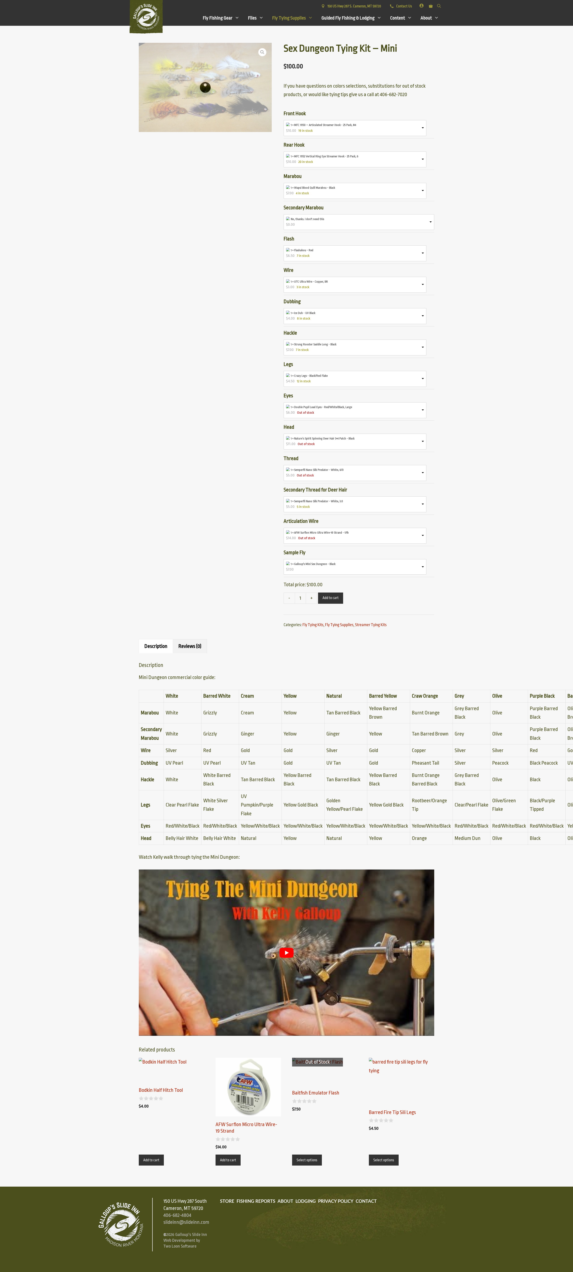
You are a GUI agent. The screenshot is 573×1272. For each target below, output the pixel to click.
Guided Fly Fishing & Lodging (347, 18)
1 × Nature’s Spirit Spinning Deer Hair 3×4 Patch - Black (323, 438)
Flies (252, 18)
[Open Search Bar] (439, 5)
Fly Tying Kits (312, 625)
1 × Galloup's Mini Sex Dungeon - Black (313, 564)
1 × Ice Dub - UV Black (303, 313)
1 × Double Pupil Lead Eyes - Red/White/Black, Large (321, 407)
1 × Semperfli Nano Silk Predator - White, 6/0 (317, 470)
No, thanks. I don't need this (307, 219)
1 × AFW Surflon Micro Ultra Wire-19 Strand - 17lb (320, 532)
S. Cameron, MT (354, 6)
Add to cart (331, 598)
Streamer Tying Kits (371, 625)
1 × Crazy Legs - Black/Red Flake (309, 375)
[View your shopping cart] (431, 5)
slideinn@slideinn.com (186, 1222)
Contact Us (404, 6)
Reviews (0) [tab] (189, 646)
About (426, 18)
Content (397, 18)
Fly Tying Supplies (289, 18)
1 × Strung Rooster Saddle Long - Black (313, 344)
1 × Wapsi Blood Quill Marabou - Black (313, 187)
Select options (307, 1160)
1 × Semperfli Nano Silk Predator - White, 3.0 (317, 501)
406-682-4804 (177, 1215)
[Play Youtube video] (286, 953)
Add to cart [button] (151, 1160)
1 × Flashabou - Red (302, 250)
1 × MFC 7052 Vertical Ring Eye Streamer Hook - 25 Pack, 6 (324, 156)
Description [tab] (155, 646)
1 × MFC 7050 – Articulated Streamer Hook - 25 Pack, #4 (323, 125)
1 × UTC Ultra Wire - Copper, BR (309, 281)
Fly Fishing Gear (217, 18)
